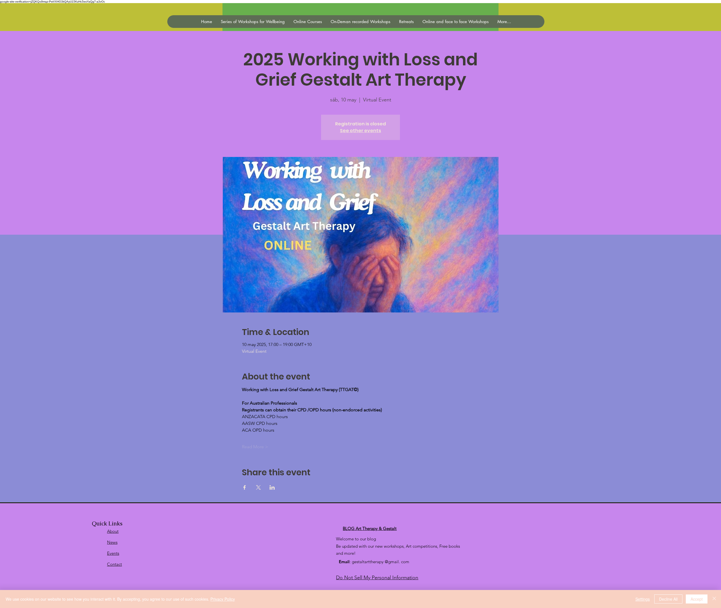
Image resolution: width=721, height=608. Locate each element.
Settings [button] (642, 599)
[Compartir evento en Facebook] (244, 487)
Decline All (668, 599)
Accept (697, 599)
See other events (360, 130)
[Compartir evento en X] (258, 487)
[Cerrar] (714, 598)
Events (113, 553)
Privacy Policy (222, 599)
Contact (114, 564)
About (113, 531)
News (112, 542)
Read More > (255, 446)
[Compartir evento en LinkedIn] (272, 487)
